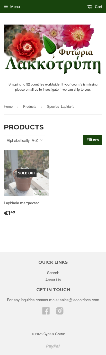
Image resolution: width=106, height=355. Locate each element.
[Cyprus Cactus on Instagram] (60, 312)
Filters (92, 139)
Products (30, 106)
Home (8, 106)
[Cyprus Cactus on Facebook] (46, 312)
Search (53, 272)
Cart (98, 6)
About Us (53, 279)
